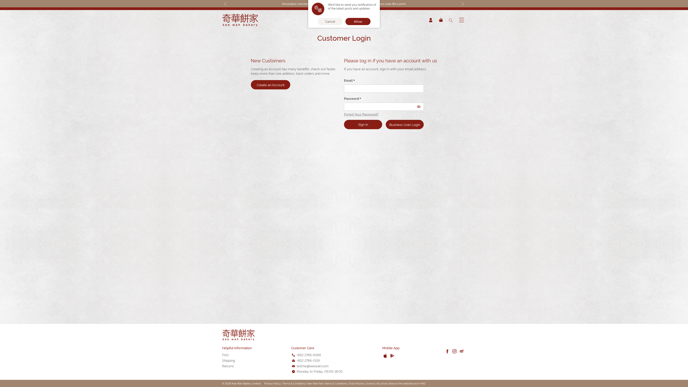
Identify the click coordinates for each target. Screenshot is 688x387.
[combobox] (451, 20)
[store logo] (240, 20)
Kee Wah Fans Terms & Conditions (327, 383)
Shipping (228, 360)
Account (430, 20)
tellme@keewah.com (313, 366)
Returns (228, 366)
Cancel (330, 21)
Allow (358, 21)
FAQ (225, 354)
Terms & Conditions (294, 383)
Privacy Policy (272, 383)
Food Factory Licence (361, 383)
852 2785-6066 (309, 354)
